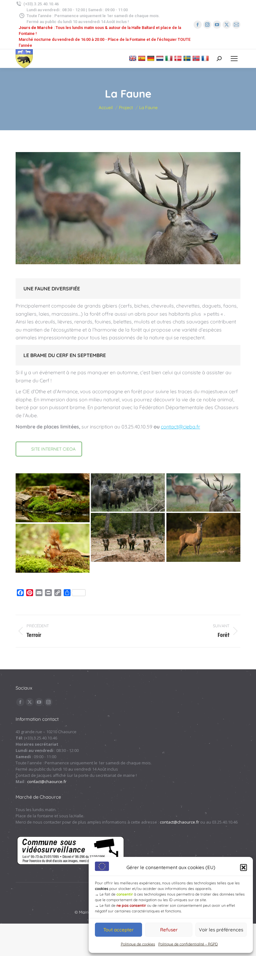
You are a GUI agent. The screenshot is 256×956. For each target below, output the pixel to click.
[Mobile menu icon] (234, 58)
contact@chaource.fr (46, 781)
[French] (205, 58)
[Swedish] (187, 58)
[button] (243, 867)
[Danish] (178, 58)
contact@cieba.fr (180, 426)
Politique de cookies (138, 944)
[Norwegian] (196, 58)
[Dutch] (160, 58)
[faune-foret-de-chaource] (53, 498)
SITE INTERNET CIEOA (53, 449)
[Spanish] (142, 58)
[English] (133, 58)
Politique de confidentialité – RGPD (188, 944)
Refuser (169, 930)
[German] (151, 58)
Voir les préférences (221, 930)
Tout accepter (118, 930)
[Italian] (169, 58)
